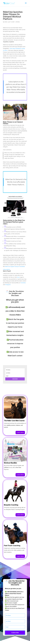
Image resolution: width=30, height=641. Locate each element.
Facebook (23, 282)
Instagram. (8, 284)
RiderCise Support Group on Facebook (15, 266)
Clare (6, 22)
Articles (18, 22)
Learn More (20, 432)
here (18, 277)
